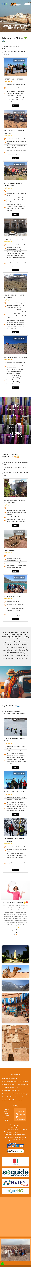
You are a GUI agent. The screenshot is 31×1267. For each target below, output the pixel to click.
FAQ (6, 1120)
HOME (7, 1109)
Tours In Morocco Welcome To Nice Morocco (15, 1081)
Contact (6, 1115)
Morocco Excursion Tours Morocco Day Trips (15, 1094)
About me (7, 1111)
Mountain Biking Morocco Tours (11, 1090)
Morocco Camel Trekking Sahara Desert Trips (15, 1084)
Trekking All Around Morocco (10, 1078)
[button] (2, 13)
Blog (6, 1113)
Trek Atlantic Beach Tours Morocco (12, 1100)
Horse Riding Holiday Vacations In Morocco (14, 1097)
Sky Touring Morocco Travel (10, 1087)
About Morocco (6, 1118)
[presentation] (13, 935)
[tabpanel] (15, 918)
